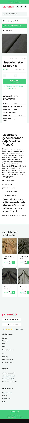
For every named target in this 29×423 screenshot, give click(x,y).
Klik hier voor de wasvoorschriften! (14, 215)
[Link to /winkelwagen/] (21, 6)
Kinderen (5, 341)
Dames (4, 338)
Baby (3, 344)
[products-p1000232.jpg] (14, 43)
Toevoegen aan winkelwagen (14, 81)
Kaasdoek (5, 357)
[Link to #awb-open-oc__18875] (25, 6)
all (14, 119)
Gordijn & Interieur (8, 362)
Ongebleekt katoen (8, 359)
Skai (3, 354)
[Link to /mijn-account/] (17, 6)
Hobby (4, 346)
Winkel (9, 59)
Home (4, 59)
